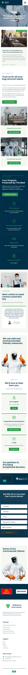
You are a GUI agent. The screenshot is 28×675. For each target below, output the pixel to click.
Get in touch (7, 654)
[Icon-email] (15, 671)
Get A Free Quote (14, 132)
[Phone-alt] (13, 671)
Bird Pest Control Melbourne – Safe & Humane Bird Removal (13, 51)
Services (6, 622)
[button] (25, 2)
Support (5, 639)
